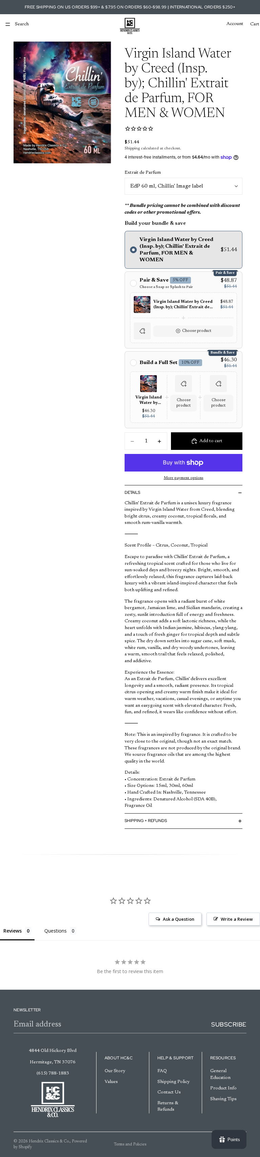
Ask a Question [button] (178, 919)
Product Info (223, 1088)
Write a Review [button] (237, 919)
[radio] (183, 250)
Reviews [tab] (12, 930)
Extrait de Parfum (143, 172)
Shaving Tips (223, 1099)
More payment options (183, 478)
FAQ (162, 1071)
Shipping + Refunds (146, 820)
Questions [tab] (55, 930)
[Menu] (8, 24)
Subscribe (228, 1024)
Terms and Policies (130, 1144)
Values (111, 1082)
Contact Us (169, 1092)
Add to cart (210, 441)
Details (132, 492)
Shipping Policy (173, 1082)
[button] (183, 330)
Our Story (115, 1071)
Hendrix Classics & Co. (49, 1141)
